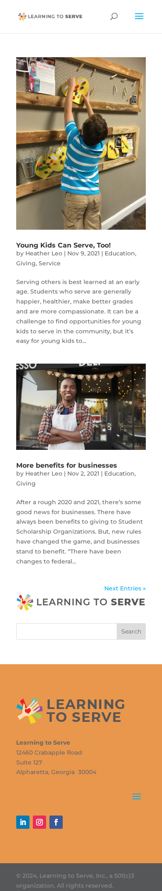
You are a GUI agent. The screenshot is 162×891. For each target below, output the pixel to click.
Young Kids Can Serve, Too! (63, 245)
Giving (26, 263)
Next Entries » (125, 588)
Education (120, 253)
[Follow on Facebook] (56, 822)
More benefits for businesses (66, 465)
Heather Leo (43, 253)
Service (50, 263)
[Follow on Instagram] (39, 822)
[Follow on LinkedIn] (22, 822)
